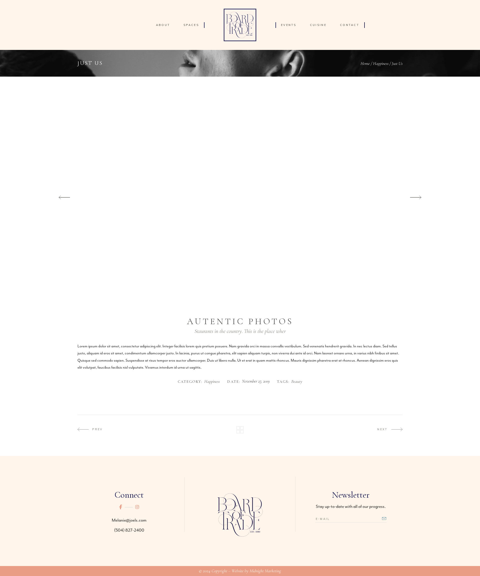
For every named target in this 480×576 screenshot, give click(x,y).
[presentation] (64, 197)
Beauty (296, 381)
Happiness (380, 63)
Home (365, 63)
